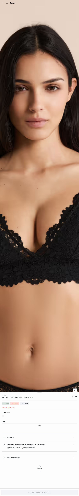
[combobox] (39, 425)
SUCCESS (4, 395)
